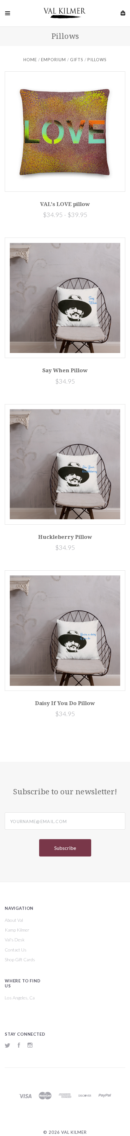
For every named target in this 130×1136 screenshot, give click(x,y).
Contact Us (16, 949)
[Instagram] (29, 1046)
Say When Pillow (65, 370)
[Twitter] (7, 1046)
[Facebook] (19, 1046)
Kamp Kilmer (17, 930)
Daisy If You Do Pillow (65, 703)
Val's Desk (15, 939)
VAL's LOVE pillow (65, 204)
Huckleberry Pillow (65, 537)
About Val (14, 920)
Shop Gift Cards (20, 959)
